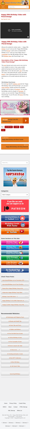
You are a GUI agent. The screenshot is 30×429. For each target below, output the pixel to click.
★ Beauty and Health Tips (15, 321)
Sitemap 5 (14, 426)
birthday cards (16, 84)
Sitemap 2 (18, 422)
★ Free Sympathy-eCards (15, 341)
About (9, 407)
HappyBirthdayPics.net (19, 417)
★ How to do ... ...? (15, 349)
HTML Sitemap (23, 407)
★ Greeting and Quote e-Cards (15, 354)
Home (5, 403)
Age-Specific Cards (5, 19)
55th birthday (8, 126)
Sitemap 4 (7, 426)
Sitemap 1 (11, 422)
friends (21, 94)
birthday (4, 49)
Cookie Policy (22, 403)
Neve (8, 415)
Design (8, 50)
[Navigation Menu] (3, 7)
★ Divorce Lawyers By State (15, 345)
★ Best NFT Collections (15, 358)
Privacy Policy (13, 403)
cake (20, 70)
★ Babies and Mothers (15, 329)
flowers (3, 74)
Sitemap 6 (21, 426)
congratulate (5, 54)
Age (7, 84)
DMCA (4, 407)
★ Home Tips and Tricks (15, 325)
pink (5, 65)
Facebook (17, 89)
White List (19, 410)
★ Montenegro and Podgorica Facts (15, 317)
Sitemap (5, 422)
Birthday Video (7, 56)
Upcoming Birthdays (15, 374)
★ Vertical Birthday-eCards (15, 337)
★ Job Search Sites (15, 366)
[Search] (27, 6)
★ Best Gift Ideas (15, 362)
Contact (15, 407)
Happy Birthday (5, 87)
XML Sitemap (11, 410)
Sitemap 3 (24, 422)
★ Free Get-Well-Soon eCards (15, 333)
